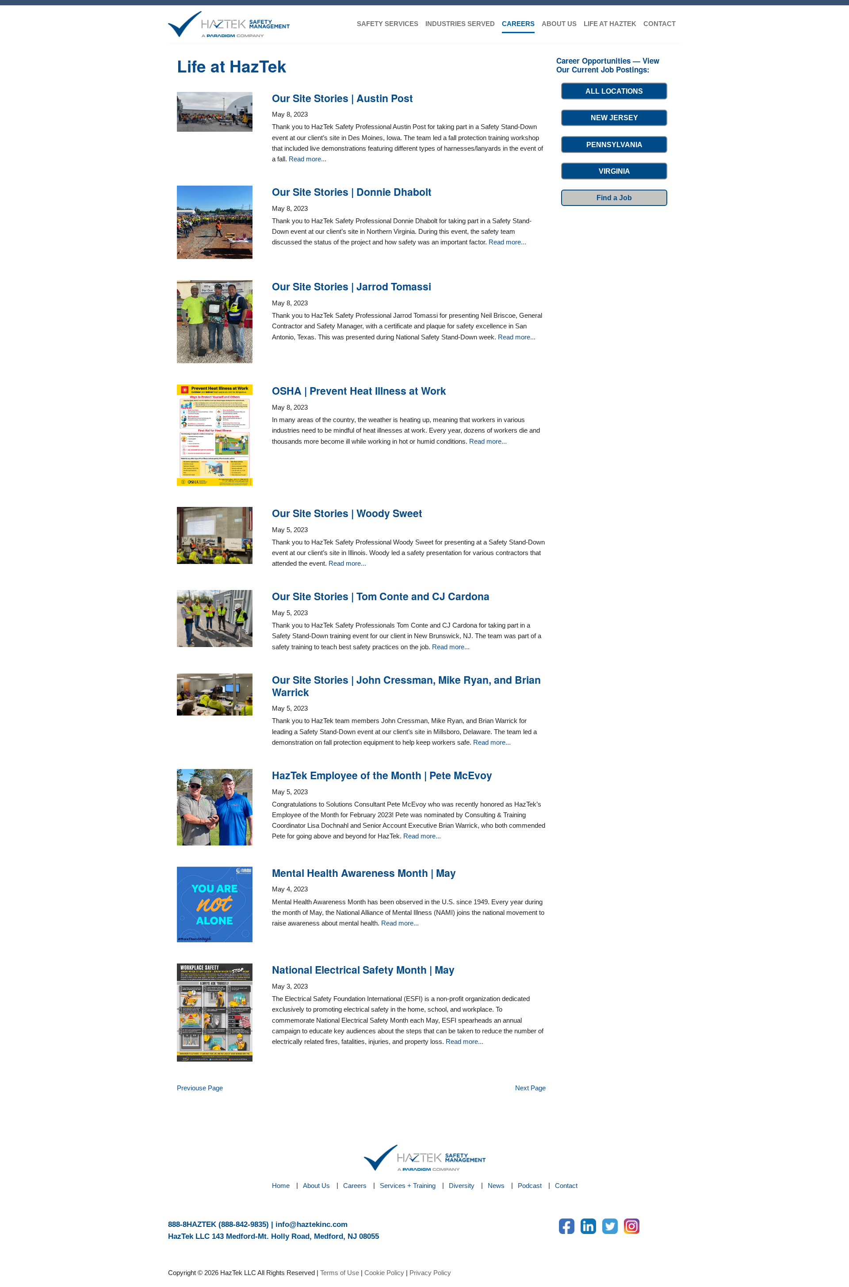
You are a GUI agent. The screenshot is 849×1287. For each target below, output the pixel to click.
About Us (316, 1185)
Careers (355, 1185)
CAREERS (518, 23)
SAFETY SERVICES (387, 23)
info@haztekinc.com (311, 1224)
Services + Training (408, 1185)
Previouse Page (200, 1088)
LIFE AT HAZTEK (610, 23)
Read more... (307, 159)
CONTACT (659, 23)
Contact (566, 1185)
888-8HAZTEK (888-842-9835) (218, 1224)
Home (281, 1185)
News (496, 1185)
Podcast (530, 1185)
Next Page (530, 1088)
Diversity (461, 1185)
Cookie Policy (384, 1272)
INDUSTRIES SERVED (460, 23)
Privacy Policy (430, 1272)
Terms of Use (339, 1272)
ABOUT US (559, 23)
